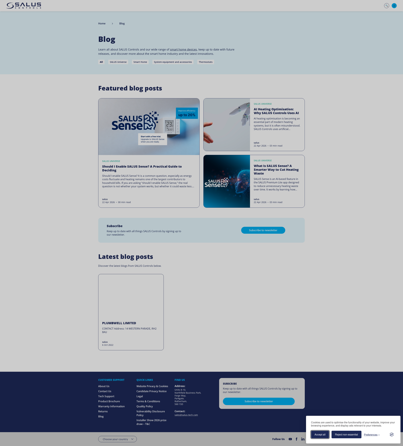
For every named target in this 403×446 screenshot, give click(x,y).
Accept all (320, 434)
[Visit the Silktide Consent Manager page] (391, 434)
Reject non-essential (346, 434)
